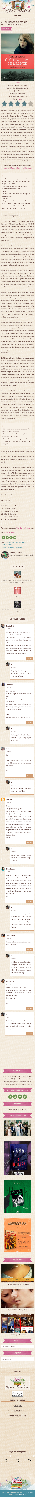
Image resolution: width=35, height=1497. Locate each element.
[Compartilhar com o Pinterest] (11, 537)
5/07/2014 (13, 667)
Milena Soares (10, 936)
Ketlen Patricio (10, 869)
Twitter (13, 168)
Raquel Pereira (10, 981)
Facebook (7, 168)
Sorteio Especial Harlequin (18, 1335)
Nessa (8, 749)
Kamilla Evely (10, 626)
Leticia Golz (9, 685)
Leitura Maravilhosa (28, 1492)
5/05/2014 (8, 751)
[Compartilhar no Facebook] (3, 537)
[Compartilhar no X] (7, 537)
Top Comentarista (23, 528)
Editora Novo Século (13, 542)
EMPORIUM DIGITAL (21, 1494)
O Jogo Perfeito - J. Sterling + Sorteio (18, 1310)
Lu (11, 665)
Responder (29, 658)
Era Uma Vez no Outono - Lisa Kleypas (18, 1284)
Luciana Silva (7, 545)
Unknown (9, 800)
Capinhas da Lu (27, 168)
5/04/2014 (8, 629)
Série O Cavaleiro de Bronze (12, 547)
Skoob (17, 82)
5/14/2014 (8, 1017)
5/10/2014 (8, 984)
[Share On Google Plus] (14, 537)
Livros (24, 542)
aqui (20, 99)
